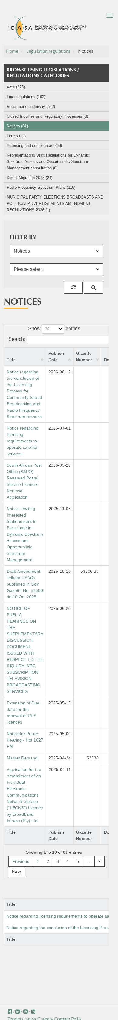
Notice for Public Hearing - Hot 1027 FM (25, 740)
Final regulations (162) (26, 97)
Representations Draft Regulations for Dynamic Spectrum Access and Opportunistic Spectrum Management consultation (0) (48, 161)
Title (11, 359)
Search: (16, 339)
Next (16, 872)
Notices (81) (17, 126)
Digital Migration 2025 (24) (29, 177)
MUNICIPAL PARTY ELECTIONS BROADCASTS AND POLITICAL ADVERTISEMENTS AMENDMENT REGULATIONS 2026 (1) (55, 203)
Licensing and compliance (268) (34, 145)
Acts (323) (16, 87)
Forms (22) (16, 135)
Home (12, 51)
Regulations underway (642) (31, 106)
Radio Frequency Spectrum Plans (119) (41, 187)
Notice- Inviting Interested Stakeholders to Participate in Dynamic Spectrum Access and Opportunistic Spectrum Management (25, 534)
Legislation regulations (48, 51)
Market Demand (22, 757)
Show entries (54, 328)
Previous (20, 861)
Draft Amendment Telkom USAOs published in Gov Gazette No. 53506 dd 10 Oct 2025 (25, 584)
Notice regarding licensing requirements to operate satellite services (22, 441)
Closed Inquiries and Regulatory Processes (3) (47, 116)
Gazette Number (84, 356)
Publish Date (56, 356)
